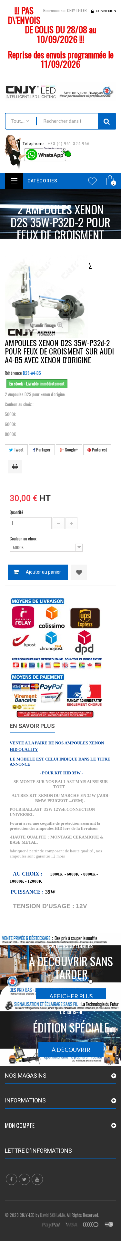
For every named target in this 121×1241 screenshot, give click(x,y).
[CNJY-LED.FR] (60, 91)
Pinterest (99, 449)
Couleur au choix (23, 538)
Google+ (71, 449)
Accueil (18, 272)
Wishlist (92, 181)
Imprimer (16, 466)
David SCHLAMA (52, 1215)
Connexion (106, 11)
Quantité (16, 512)
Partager (43, 449)
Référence (13, 373)
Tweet (18, 449)
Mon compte (20, 1125)
